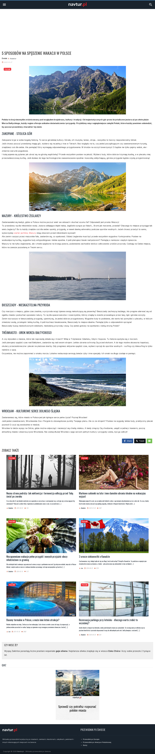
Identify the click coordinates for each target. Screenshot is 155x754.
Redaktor (13, 58)
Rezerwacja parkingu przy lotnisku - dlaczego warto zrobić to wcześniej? (108, 621)
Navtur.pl (20, 751)
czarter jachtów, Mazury (24, 233)
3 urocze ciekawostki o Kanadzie (94, 556)
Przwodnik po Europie (91, 739)
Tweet (141, 441)
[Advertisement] (77, 27)
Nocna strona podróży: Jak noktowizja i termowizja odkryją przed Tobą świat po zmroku (39, 494)
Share (129, 441)
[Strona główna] (77, 6)
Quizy (85, 745)
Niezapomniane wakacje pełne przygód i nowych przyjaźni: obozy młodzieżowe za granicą (36, 558)
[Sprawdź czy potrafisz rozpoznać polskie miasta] (77, 719)
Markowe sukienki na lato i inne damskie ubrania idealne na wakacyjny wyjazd (112, 494)
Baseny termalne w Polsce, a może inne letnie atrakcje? (32, 620)
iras (82, 568)
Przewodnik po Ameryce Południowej (97, 742)
